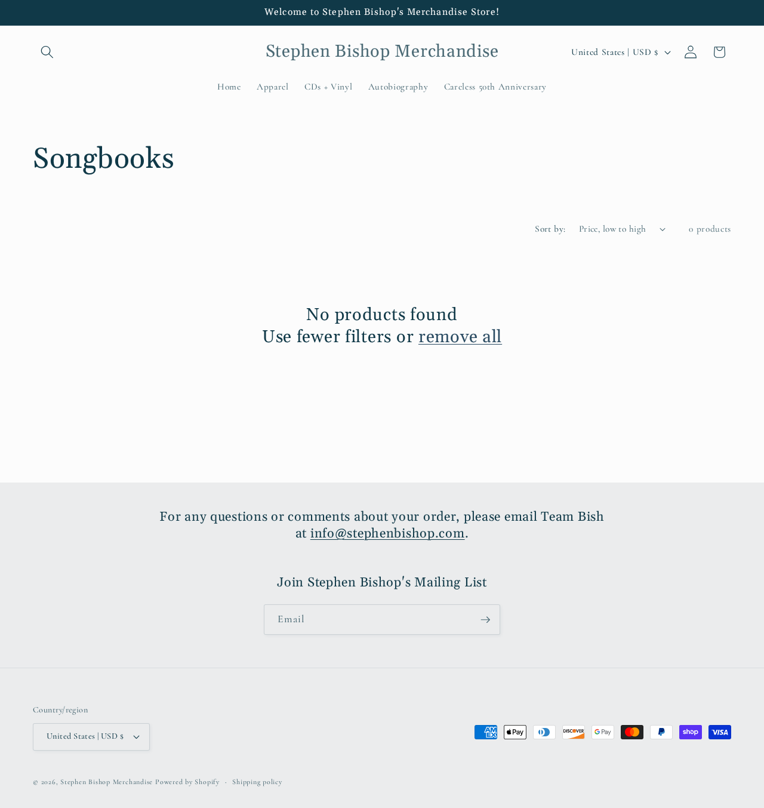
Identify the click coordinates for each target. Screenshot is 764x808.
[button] (47, 52)
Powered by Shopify (187, 782)
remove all (460, 337)
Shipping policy (257, 782)
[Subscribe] (485, 619)
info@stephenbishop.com (387, 534)
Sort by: (550, 228)
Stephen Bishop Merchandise (106, 782)
